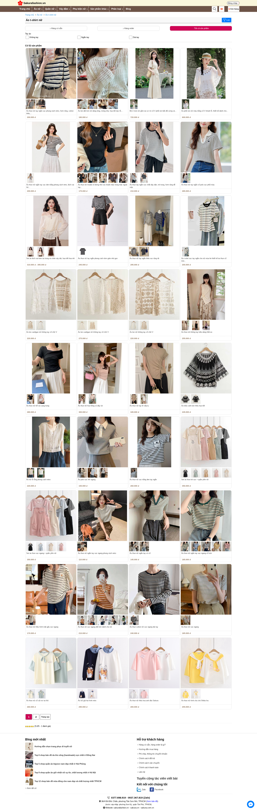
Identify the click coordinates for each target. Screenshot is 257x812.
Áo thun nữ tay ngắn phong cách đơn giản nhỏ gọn (98, 258)
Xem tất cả (31, 788)
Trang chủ (24, 9)
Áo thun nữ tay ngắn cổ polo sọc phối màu (197, 185)
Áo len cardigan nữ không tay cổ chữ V (41, 332)
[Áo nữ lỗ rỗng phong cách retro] (51, 442)
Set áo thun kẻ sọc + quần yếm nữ (195, 480)
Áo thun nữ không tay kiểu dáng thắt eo (196, 332)
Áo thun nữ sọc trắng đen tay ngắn (143, 480)
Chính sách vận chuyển (149, 763)
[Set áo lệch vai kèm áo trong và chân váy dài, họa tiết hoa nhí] (51, 221)
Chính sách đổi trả (147, 758)
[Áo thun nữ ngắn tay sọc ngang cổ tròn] (206, 515)
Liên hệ (142, 772)
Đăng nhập (232, 3)
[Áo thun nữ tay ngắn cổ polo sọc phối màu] (206, 147)
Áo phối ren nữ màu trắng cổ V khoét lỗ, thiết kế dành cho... (204, 111)
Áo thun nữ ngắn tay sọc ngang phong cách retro (97, 553)
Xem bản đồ (152, 801)
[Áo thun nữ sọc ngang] (206, 589)
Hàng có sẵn (56, 28)
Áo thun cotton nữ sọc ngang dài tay (144, 627)
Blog (128, 9)
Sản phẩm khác (98, 9)
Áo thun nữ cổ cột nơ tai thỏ (37, 701)
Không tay (34, 37)
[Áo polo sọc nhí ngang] (102, 442)
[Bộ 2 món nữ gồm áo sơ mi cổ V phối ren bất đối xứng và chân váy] (154, 73)
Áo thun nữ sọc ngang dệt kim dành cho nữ (95, 627)
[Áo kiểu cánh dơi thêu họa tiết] (206, 368)
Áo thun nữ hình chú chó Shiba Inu (195, 701)
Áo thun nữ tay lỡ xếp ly (139, 406)
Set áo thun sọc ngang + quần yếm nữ (41, 553)
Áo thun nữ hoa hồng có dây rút (90, 406)
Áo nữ (37, 9)
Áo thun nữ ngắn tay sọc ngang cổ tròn (196, 553)
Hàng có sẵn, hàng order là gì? (152, 745)
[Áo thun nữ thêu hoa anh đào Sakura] (154, 663)
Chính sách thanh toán (148, 767)
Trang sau (45, 717)
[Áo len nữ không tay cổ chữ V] (154, 294)
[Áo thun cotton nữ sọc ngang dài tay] (154, 589)
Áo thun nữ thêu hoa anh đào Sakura (144, 701)
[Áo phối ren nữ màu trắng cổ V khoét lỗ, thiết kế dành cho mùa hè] (206, 73)
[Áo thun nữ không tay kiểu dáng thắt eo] (206, 294)
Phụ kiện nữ (79, 9)
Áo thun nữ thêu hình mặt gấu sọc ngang (42, 627)
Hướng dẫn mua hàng (148, 749)
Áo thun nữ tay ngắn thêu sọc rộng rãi (144, 258)
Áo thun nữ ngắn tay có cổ (140, 553)
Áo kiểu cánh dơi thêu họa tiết (193, 406)
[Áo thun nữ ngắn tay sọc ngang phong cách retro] (102, 515)
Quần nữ (49, 9)
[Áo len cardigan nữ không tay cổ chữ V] (51, 294)
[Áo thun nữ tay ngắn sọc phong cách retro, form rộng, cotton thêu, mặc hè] (51, 73)
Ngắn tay (85, 37)
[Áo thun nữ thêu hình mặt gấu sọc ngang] (51, 589)
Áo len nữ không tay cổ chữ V (141, 332)
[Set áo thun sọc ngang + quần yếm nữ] (51, 515)
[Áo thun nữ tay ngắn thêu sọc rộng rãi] (154, 221)
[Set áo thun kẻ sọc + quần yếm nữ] (206, 442)
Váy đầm (63, 9)
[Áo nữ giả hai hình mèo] (102, 663)
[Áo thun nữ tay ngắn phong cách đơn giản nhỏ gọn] (102, 221)
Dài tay (136, 37)
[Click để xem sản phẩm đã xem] (221, 9)
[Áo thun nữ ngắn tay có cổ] (154, 515)
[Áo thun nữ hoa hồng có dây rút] (102, 368)
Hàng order (129, 28)
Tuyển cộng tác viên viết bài (157, 778)
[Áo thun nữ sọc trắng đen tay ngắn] (154, 442)
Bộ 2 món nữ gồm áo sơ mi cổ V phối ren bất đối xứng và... (153, 111)
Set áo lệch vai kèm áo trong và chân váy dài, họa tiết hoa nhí (50, 258)
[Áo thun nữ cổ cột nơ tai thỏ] (51, 663)
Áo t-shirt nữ (50, 15)
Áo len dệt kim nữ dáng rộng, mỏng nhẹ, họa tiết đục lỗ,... (100, 111)
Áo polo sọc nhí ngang (86, 480)
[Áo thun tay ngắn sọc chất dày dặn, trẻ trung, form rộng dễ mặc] (154, 147)
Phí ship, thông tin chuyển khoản (153, 754)
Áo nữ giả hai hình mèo (87, 701)
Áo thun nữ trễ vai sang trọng (37, 406)
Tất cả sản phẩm (201, 28)
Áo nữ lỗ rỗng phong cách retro (38, 480)
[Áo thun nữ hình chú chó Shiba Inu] (206, 663)
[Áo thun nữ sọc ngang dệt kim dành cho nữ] (102, 589)
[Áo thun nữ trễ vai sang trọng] (51, 368)
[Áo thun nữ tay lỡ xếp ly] (154, 368)
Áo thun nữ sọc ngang (190, 627)
